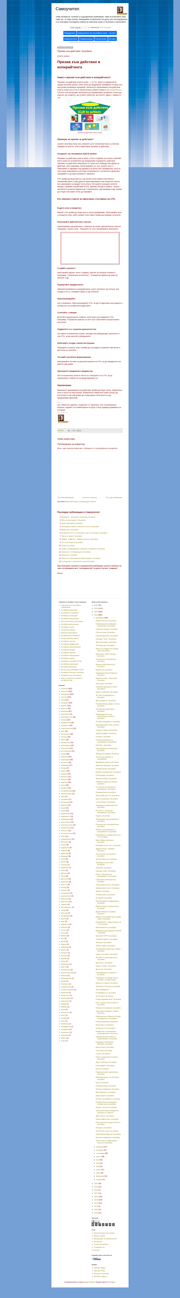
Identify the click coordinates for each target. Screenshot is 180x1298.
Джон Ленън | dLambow (105, 1116)
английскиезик (66, 791)
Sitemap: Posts (99, 1271)
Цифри (63, 1004)
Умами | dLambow (102, 891)
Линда (63, 876)
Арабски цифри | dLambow (106, 733)
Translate (107, 27)
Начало (97, 1250)
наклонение (65, 742)
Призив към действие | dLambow (108, 772)
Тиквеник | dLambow (103, 868)
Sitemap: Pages (100, 1268)
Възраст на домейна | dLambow (108, 1099)
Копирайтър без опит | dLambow (108, 845)
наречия (64, 774)
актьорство (65, 1012)
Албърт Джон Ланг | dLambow (107, 1119)
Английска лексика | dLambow (72, 672)
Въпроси (64, 953)
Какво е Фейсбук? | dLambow (107, 692)
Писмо (63, 768)
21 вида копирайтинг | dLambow (108, 722)
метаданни (65, 1029)
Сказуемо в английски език (71, 661)
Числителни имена (68, 630)
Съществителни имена (70, 638)
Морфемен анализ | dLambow (107, 762)
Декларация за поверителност (105, 1239)
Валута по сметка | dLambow (107, 983)
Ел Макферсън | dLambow (106, 993)
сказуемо (64, 799)
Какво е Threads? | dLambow (107, 954)
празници (64, 1035)
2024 (96, 612)
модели (64, 944)
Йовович (64, 927)
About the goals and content (104, 1233)
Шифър (64, 936)
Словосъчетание (67, 990)
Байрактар (65, 924)
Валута (63, 950)
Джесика (64, 873)
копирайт (64, 703)
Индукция (64, 856)
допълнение (65, 822)
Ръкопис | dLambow (103, 737)
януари (99, 1179)
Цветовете (65, 1001)
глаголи (64, 697)
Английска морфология (70, 644)
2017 (96, 1193)
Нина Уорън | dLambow (105, 1025)
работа (63, 1038)
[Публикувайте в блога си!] (74, 430)
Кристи (63, 967)
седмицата (65, 848)
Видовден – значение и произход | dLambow (78, 517)
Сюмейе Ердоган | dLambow (107, 939)
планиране (65, 1032)
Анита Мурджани (102, 990)
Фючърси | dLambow (103, 942)
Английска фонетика (69, 667)
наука (63, 808)
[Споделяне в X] (76, 430)
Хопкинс (64, 890)
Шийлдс (64, 1007)
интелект (64, 830)
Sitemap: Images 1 (101, 1276)
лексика (64, 720)
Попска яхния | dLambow (105, 632)
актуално (64, 688)
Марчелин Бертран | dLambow (107, 765)
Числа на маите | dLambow (71, 536)
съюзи (63, 811)
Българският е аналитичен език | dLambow (77, 561)
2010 (96, 1213)
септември (100, 1153)
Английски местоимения (70, 636)
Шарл (63, 836)
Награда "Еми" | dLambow (106, 871)
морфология (66, 723)
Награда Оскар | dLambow (106, 1086)
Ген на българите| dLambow (72, 542)
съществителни (67, 728)
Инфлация (65, 964)
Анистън (64, 884)
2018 (96, 1190)
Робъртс (64, 779)
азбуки (63, 754)
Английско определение (70, 655)
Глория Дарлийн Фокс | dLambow (108, 999)
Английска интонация (69, 616)
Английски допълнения (70, 624)
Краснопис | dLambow (104, 963)
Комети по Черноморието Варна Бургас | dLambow (81, 558)
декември (100, 618)
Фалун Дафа (66, 998)
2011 (96, 1209)
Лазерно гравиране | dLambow (107, 1089)
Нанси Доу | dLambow (104, 683)
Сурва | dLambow (68, 545)
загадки (64, 1018)
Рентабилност (66, 907)
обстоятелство (66, 833)
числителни (65, 734)
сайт (62, 796)
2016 (96, 1196)
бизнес (63, 862)
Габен (63, 870)
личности (64, 691)
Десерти (64, 956)
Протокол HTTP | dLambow (106, 936)
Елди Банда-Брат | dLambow (107, 636)
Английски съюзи (67, 627)
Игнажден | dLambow (104, 898)
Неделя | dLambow (103, 816)
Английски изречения (69, 610)
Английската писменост (70, 613)
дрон (63, 731)
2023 (96, 615)
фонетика (64, 711)
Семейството (66, 987)
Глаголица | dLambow (104, 1050)
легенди (64, 737)
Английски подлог (68, 658)
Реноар (64, 887)
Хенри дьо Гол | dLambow (105, 1028)
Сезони (64, 930)
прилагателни (66, 794)
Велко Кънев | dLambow (105, 1047)
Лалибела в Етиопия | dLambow (108, 986)
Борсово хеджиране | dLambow (108, 1137)
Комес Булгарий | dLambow (71, 523)
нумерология (66, 896)
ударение (64, 853)
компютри (64, 867)
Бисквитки (98, 1241)
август (98, 1156)
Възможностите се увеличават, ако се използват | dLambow (84, 533)
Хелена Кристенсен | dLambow (107, 885)
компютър (65, 1024)
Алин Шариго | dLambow (105, 1065)
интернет (64, 762)
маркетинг (65, 882)
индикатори (65, 813)
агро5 (63, 1009)
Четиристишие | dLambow (106, 769)
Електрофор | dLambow (105, 775)
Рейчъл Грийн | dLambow (105, 946)
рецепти (64, 708)
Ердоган (64, 805)
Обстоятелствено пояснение (72, 621)
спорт (63, 1041)
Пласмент (65, 984)
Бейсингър (65, 902)
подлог (63, 771)
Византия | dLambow (69, 555)
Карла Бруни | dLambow (105, 1096)
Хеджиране (65, 819)
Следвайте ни (99, 1247)
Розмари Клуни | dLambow (106, 792)
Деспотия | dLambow (104, 969)
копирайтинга (115, 90)
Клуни (63, 859)
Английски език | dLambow (71, 675)
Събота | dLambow (103, 1054)
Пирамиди (65, 765)
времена (64, 788)
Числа (63, 933)
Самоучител (67, 8)
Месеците (64, 842)
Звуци (63, 961)
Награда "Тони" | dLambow (106, 639)
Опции (63, 981)
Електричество (66, 717)
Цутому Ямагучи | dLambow (106, 859)
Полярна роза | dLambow (105, 895)
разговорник (65, 745)
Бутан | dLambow (102, 1069)
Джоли (63, 919)
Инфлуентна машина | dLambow (108, 1008)
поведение (65, 694)
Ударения (64, 992)
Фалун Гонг (65, 995)
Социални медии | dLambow (106, 629)
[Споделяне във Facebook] (78, 430)
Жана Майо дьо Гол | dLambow (107, 795)
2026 (96, 605)
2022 (96, 1183)
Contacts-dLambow (101, 1244)
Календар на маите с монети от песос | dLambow (80, 526)
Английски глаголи (68, 641)
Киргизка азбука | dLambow (106, 778)
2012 (96, 1206)
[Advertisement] (79, 247)
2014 (96, 1203)
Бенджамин (65, 916)
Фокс (63, 921)
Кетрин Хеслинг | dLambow (106, 621)
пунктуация (65, 760)
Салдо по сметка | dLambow (106, 730)
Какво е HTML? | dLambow (106, 966)
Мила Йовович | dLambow (106, 1092)
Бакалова (64, 899)
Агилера (64, 865)
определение (66, 839)
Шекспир (64, 913)
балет (63, 1015)
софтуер (64, 850)
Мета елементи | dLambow (106, 701)
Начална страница (89, 497)
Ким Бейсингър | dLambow (106, 927)
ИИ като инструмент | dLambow (73, 520)
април (98, 1170)
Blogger (112, 1282)
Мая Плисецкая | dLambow (106, 642)
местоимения (66, 751)
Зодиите (64, 904)
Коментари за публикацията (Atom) (82, 501)
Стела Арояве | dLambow (105, 802)
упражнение (65, 828)
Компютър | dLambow (104, 670)
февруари (100, 1176)
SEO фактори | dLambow (105, 645)
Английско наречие (68, 653)
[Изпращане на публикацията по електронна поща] (68, 430)
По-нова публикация (66, 497)
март (98, 1173)
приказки (64, 782)
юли (98, 1160)
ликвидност (65, 816)
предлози (64, 757)
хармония (64, 947)
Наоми (63, 845)
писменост (65, 725)
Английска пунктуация (69, 664)
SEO (62, 700)
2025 (96, 608)
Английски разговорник (70, 618)
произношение (66, 825)
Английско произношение (71, 647)
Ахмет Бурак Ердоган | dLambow (108, 1134)
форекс (64, 706)
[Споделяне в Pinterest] (80, 430)
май (98, 1166)
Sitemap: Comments (101, 1273)
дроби (63, 941)
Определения (66, 978)
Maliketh (92, 1282)
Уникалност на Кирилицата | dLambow (76, 552)
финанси (64, 777)
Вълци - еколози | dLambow (106, 1107)
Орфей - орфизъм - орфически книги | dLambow (79, 539)
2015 (96, 1200)
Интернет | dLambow (104, 1128)
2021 (96, 1187)
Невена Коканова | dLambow (107, 1022)
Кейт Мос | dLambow (103, 745)
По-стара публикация (114, 497)
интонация (65, 802)
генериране (65, 893)
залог (63, 1021)
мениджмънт (66, 1026)
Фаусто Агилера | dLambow (106, 1062)
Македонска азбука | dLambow (107, 754)
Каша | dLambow (102, 1082)
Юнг (62, 938)
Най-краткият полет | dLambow (107, 888)
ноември (99, 1147)
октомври (100, 1150)
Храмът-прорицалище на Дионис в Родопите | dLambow (83, 549)
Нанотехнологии (67, 973)
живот (63, 740)
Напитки (64, 975)
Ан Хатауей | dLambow (104, 996)
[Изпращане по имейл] (72, 430)
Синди (63, 910)
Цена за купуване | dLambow (107, 799)
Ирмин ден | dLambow (69, 530)
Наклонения (65, 970)
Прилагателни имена (69, 633)
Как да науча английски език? (72, 670)
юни (98, 1163)
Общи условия (99, 1236)
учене (63, 785)
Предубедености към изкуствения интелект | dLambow (105, 716)
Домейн (64, 958)
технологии (65, 748)
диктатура (65, 879)
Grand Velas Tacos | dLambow (107, 1131)
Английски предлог (68, 650)
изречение (65, 714)
